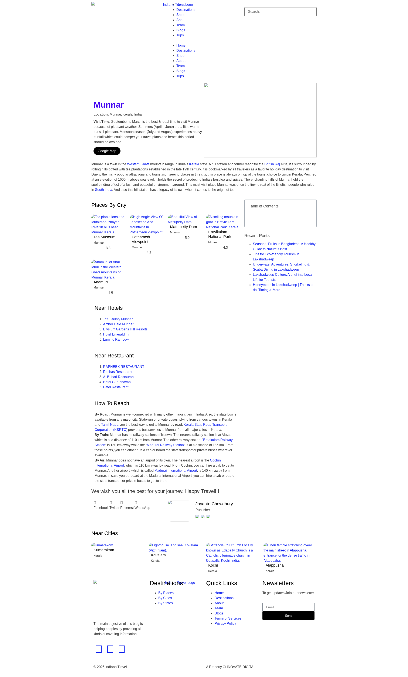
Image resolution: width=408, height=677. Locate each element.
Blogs (180, 30)
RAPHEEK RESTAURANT (123, 366)
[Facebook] (99, 649)
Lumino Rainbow (116, 339)
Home (181, 4)
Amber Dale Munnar (118, 324)
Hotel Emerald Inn (116, 334)
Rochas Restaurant (117, 372)
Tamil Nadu (109, 424)
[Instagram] (110, 649)
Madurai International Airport (175, 470)
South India (103, 189)
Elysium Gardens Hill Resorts (125, 329)
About (180, 20)
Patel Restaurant (115, 387)
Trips (180, 35)
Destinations (185, 9)
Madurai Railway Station (165, 445)
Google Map (107, 151)
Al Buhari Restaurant (119, 377)
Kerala (194, 164)
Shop (180, 15)
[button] (204, 40)
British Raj (272, 164)
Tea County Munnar (118, 319)
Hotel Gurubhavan (117, 382)
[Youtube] (121, 649)
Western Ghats (138, 164)
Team (180, 25)
